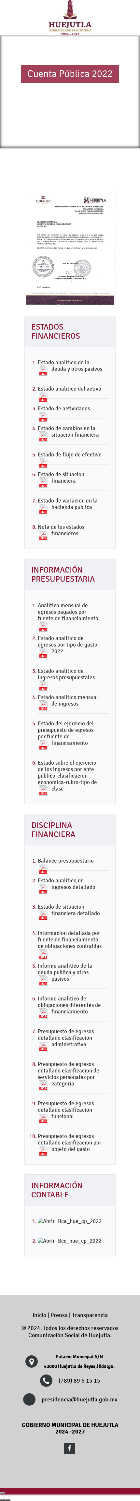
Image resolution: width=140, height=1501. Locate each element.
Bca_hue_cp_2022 (80, 1221)
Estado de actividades (64, 408)
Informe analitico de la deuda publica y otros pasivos (65, 972)
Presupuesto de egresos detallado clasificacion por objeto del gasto (69, 1142)
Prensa (59, 1315)
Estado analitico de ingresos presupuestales (66, 674)
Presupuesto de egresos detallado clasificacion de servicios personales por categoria (68, 1074)
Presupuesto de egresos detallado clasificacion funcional (66, 1110)
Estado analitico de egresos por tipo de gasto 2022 (67, 644)
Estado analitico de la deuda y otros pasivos (70, 365)
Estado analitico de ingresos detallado (66, 883)
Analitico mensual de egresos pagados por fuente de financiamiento (68, 612)
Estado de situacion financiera (61, 477)
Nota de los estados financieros (61, 530)
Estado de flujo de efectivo (70, 454)
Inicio (39, 1315)
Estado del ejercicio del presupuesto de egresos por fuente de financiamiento (66, 733)
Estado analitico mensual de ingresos (68, 700)
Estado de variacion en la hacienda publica (68, 503)
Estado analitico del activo (69, 388)
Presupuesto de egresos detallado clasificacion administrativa (66, 1037)
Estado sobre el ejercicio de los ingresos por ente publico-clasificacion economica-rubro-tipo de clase (67, 775)
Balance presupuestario (66, 860)
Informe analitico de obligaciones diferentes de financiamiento (69, 1005)
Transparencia (90, 1315)
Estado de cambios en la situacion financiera (68, 431)
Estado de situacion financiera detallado (69, 909)
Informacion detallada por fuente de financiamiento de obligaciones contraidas (70, 939)
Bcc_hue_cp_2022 (79, 1241)
